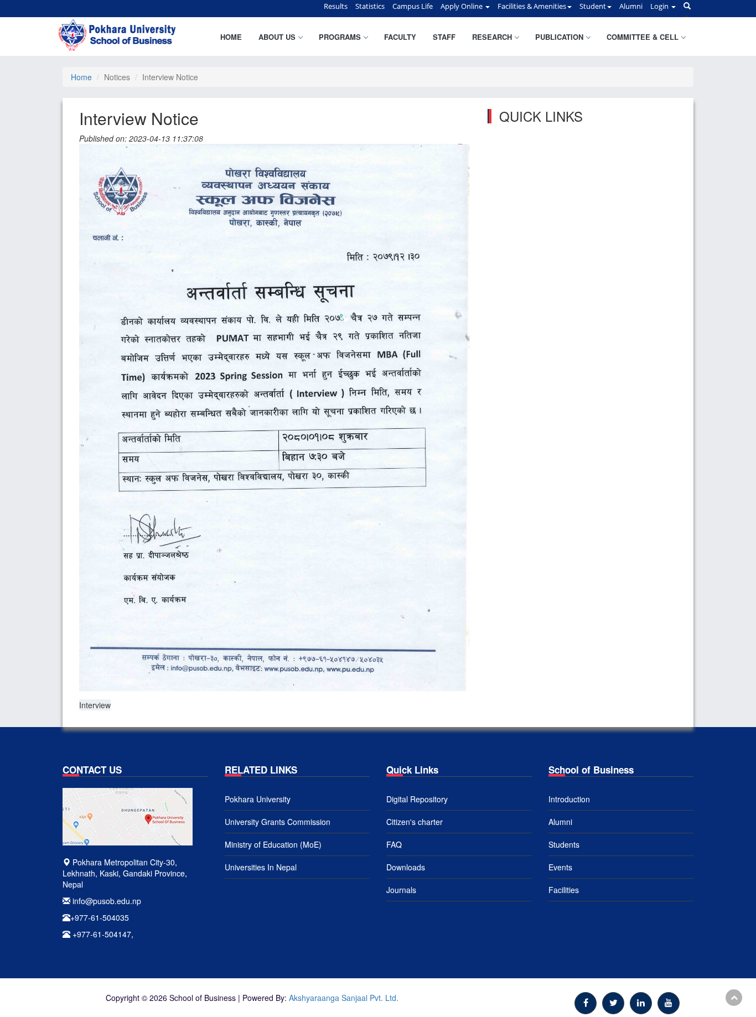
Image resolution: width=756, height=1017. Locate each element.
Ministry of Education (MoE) (273, 844)
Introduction (569, 799)
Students (563, 844)
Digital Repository (417, 799)
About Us (277, 37)
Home (231, 37)
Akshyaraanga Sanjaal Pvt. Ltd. (343, 997)
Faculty (400, 37)
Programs (340, 37)
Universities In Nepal (261, 867)
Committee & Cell (643, 37)
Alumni (560, 821)
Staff (444, 37)
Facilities (563, 889)
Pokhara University (258, 799)
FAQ (394, 844)
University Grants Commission (277, 821)
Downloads (405, 867)
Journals (401, 889)
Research (492, 37)
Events (560, 867)
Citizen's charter (414, 821)
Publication (559, 37)
